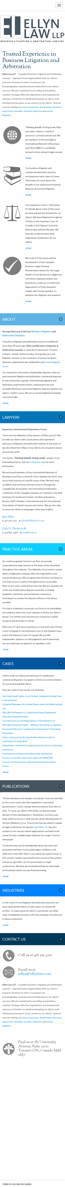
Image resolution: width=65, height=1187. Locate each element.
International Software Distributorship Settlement (27, 753)
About (32, 319)
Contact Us (32, 939)
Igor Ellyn (8, 517)
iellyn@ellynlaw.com (32, 521)
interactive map (37, 462)
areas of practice (30, 107)
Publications (32, 786)
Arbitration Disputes (13, 335)
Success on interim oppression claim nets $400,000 (27, 757)
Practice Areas (32, 549)
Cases (32, 664)
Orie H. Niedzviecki (14, 529)
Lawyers (32, 417)
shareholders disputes (50, 107)
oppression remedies (12, 111)
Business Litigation (41, 331)
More (28, 158)
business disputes (33, 111)
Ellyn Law (5, 5)
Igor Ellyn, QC (41, 827)
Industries (32, 890)
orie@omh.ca (29, 533)
